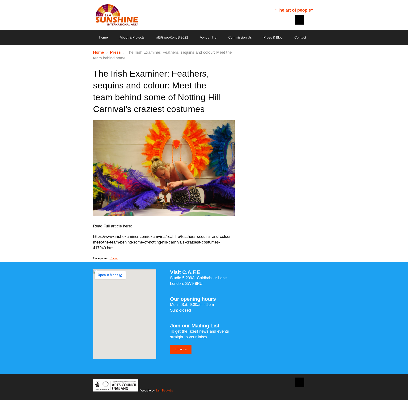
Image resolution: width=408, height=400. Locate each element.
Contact (300, 37)
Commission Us (240, 37)
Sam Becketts (164, 390)
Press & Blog (273, 37)
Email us (181, 349)
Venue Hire (208, 37)
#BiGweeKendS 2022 (172, 37)
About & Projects (132, 37)
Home (103, 37)
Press (115, 52)
